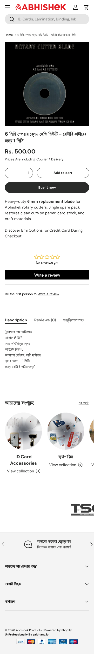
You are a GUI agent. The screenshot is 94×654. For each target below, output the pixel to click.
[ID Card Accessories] (23, 431)
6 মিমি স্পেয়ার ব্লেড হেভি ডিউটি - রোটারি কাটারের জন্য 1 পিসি (46, 34)
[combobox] (47, 19)
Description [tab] (16, 320)
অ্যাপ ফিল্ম (65, 457)
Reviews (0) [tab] (45, 320)
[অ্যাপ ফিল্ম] (65, 431)
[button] (86, 7)
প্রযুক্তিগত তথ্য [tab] (73, 320)
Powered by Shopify (58, 630)
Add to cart (63, 173)
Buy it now (47, 187)
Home (9, 34)
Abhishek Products (29, 630)
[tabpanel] (47, 349)
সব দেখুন (84, 402)
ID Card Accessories (23, 460)
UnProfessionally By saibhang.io (26, 634)
